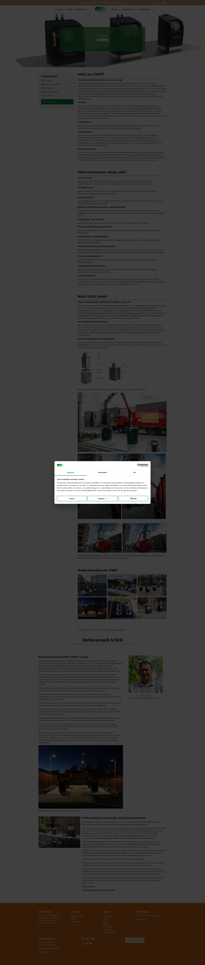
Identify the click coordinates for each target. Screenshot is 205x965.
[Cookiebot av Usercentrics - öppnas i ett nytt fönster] (139, 465)
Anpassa (101, 498)
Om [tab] (134, 472)
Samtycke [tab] (70, 472)
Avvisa (71, 498)
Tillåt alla (133, 498)
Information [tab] (102, 472)
